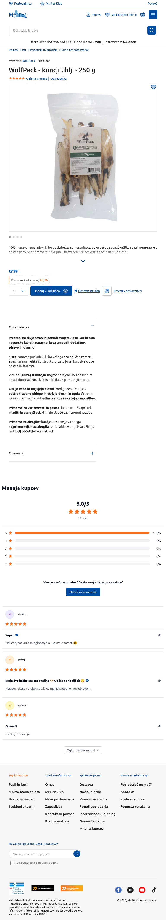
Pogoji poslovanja (94, 806)
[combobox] (80, 30)
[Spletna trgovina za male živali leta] (42, 888)
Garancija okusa (92, 821)
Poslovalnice (23, 3)
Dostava (86, 784)
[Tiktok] (154, 890)
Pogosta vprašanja (135, 806)
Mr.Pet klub (54, 791)
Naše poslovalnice (59, 799)
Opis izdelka (59, 78)
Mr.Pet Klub (54, 3)
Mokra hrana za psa (24, 791)
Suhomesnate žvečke (75, 50)
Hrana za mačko (22, 799)
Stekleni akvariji (21, 806)
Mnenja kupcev (92, 828)
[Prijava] (76, 853)
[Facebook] (118, 890)
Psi (24, 50)
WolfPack (28, 61)
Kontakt (127, 791)
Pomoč (152, 3)
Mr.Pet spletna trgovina (142, 900)
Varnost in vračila (93, 799)
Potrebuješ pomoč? (136, 784)
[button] (153, 14)
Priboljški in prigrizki (43, 50)
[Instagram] (130, 890)
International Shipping (97, 813)
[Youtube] (142, 890)
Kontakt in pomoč (59, 813)
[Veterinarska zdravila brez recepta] (17, 888)
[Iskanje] (151, 30)
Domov (13, 50)
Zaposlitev (53, 806)
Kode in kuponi (133, 799)
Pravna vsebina (57, 821)
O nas (49, 784)
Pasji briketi (18, 784)
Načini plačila (90, 791)
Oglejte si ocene (36, 78)
